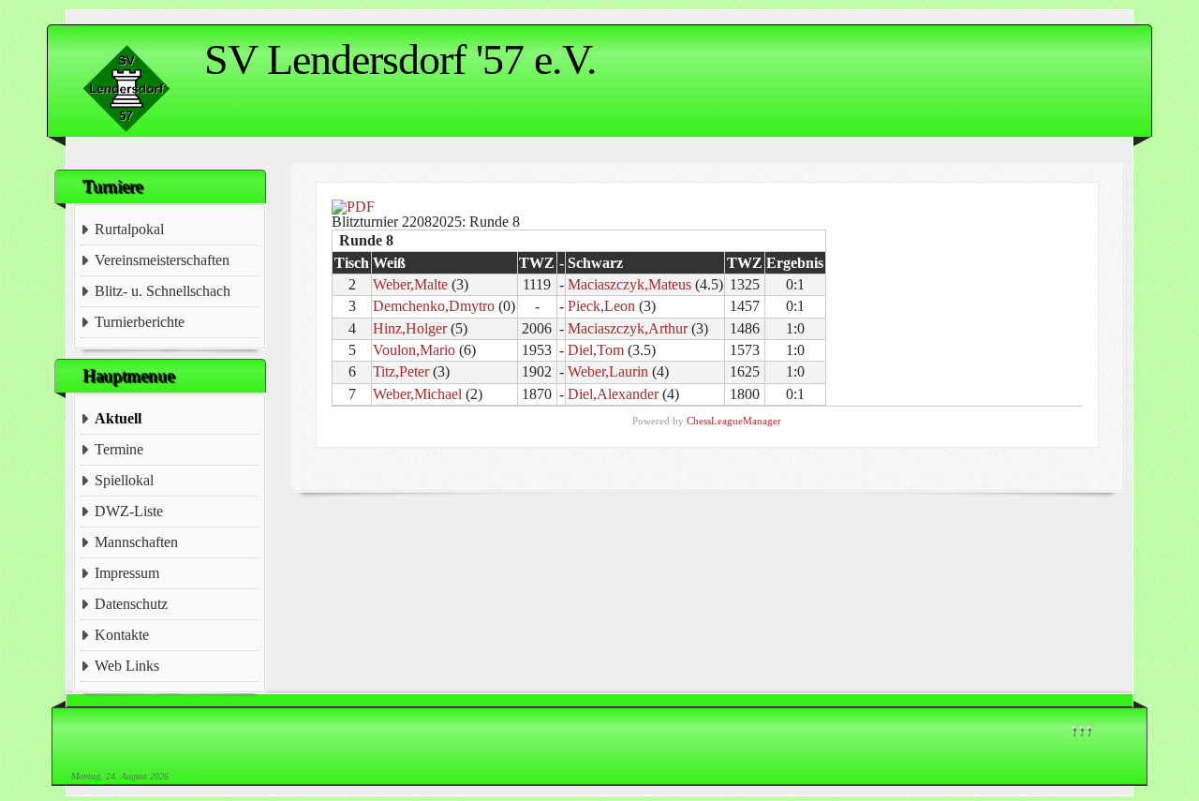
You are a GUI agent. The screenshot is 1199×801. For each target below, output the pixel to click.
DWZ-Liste (129, 511)
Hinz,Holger (410, 328)
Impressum (127, 573)
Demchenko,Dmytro (434, 306)
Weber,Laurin (608, 371)
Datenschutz (131, 604)
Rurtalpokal (129, 229)
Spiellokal (124, 480)
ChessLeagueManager (734, 420)
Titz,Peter (401, 371)
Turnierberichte (140, 322)
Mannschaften (136, 542)
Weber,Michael (417, 394)
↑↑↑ (1081, 729)
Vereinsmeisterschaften (162, 260)
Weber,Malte (410, 284)
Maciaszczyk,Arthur (628, 328)
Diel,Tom (596, 350)
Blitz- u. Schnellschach (162, 291)
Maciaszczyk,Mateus (629, 284)
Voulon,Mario (414, 350)
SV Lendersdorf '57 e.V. (400, 59)
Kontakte (122, 635)
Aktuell (118, 418)
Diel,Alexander (613, 394)
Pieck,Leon (601, 306)
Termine (119, 449)
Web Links (127, 666)
